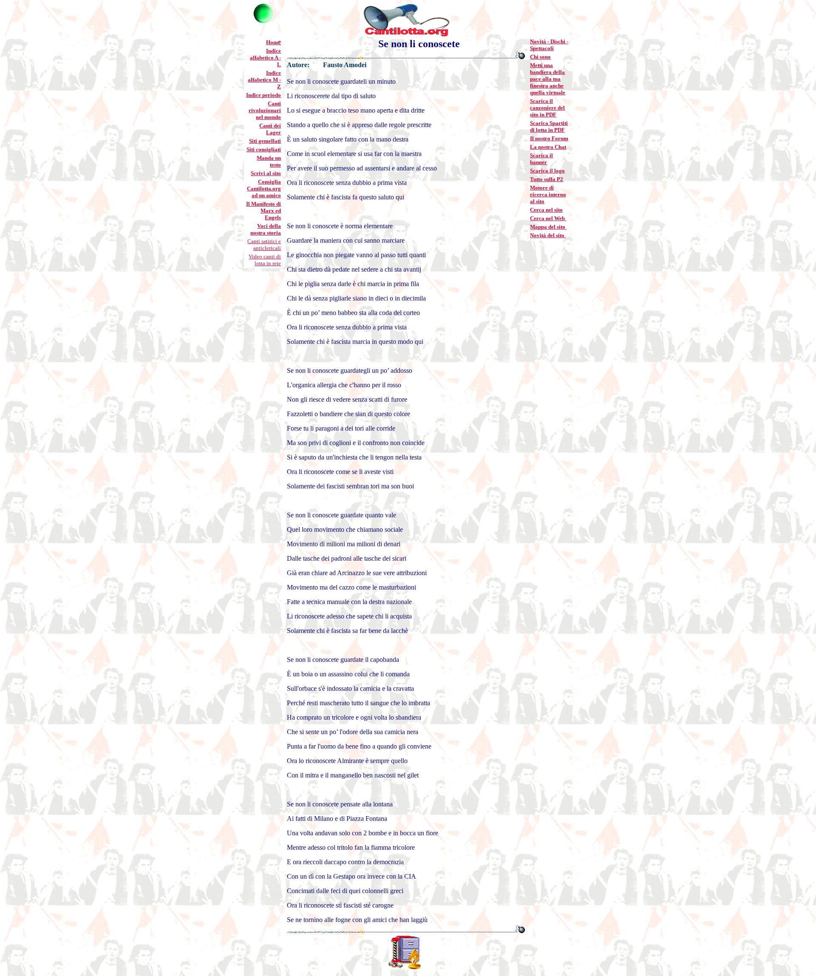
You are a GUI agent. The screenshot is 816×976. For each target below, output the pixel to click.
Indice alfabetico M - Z (264, 80)
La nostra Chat (548, 147)
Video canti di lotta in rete (265, 260)
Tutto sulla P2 (546, 179)
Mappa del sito (548, 227)
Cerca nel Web (548, 218)
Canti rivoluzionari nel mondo (265, 110)
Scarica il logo (547, 170)
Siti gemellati (265, 141)
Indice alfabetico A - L (265, 58)
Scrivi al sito (266, 173)
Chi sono (540, 57)
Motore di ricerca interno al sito (548, 194)
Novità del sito (548, 235)
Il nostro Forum (549, 138)
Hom (272, 42)
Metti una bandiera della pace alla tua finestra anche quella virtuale (547, 79)
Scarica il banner (541, 158)
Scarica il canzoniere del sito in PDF (547, 108)
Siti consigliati (263, 149)
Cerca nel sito (546, 210)
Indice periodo (263, 95)
